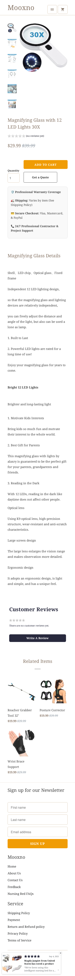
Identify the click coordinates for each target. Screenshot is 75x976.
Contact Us (15, 880)
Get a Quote (40, 177)
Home (12, 866)
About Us (14, 873)
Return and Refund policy (26, 927)
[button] (26, 136)
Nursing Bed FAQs (21, 894)
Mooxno (21, 7)
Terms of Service (19, 940)
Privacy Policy (18, 933)
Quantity (13, 170)
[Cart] (62, 9)
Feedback (14, 887)
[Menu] (52, 9)
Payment (14, 920)
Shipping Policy (19, 913)
